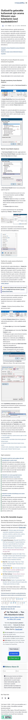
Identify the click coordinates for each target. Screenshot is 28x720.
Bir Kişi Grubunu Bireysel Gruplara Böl (17, 582)
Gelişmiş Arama (7, 559)
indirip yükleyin (5, 283)
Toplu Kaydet (11, 562)
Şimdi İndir (4, 607)
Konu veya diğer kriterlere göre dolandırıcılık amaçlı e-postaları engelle (15, 555)
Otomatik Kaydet (11, 564)
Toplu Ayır (17, 562)
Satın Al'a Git (11, 607)
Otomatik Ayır (19, 564)
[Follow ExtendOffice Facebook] (2, 696)
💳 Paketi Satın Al (14, 656)
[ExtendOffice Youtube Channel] (8, 696)
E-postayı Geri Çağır (17, 554)
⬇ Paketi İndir (14, 652)
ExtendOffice (20, 3)
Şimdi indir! (22, 527)
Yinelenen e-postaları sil (18, 557)
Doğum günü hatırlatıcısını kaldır (11, 584)
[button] (26, 3)
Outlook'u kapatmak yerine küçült (11, 572)
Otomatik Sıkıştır (7, 565)
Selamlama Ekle (19, 548)
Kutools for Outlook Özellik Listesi (10, 605)
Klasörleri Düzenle (16, 559)
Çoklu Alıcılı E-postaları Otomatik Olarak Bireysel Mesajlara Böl (14, 549)
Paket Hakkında (14, 647)
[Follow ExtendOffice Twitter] (5, 696)
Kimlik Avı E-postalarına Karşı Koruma (12, 576)
